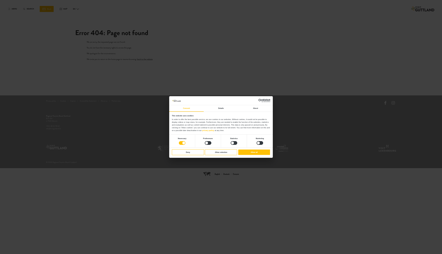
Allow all (254, 152)
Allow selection (221, 152)
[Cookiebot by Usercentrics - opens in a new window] (260, 100)
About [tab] (255, 108)
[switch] (208, 143)
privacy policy (208, 130)
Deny (188, 152)
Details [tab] (221, 108)
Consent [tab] (186, 108)
